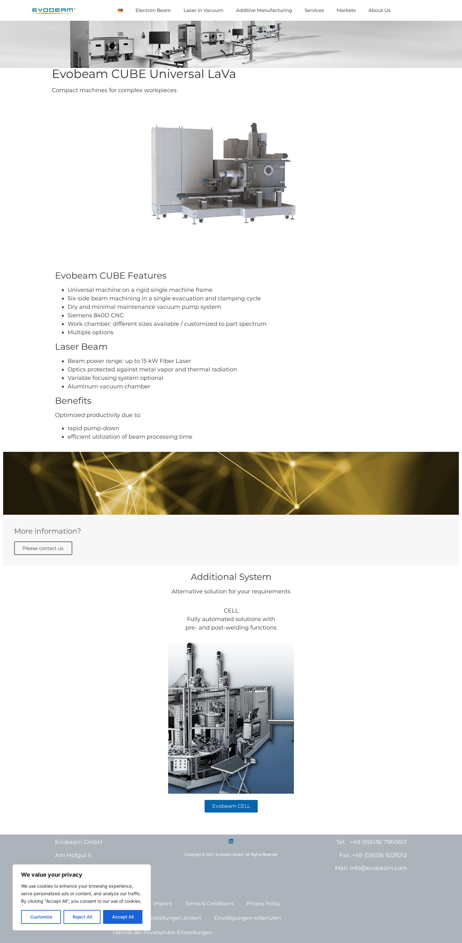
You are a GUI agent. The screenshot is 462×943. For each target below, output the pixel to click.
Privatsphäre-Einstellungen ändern (157, 918)
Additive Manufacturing (264, 10)
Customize (41, 916)
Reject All (82, 916)
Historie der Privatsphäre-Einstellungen (162, 932)
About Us (379, 10)
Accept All (123, 916)
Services (314, 10)
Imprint (163, 904)
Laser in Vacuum (203, 10)
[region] (82, 897)
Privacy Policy (263, 904)
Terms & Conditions (209, 904)
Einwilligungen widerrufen (247, 918)
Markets (346, 10)
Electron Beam (153, 10)
